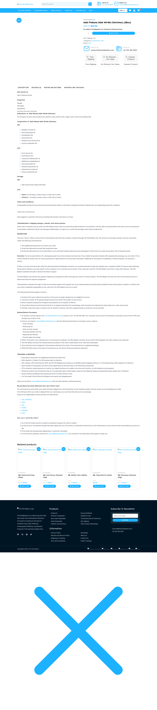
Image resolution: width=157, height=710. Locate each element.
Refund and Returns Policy (60, 535)
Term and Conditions (58, 541)
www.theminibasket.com (52, 316)
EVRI (23, 413)
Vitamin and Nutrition (58, 524)
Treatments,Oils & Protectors (91, 518)
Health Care (68, 10)
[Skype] (22, 534)
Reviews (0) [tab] (36, 87)
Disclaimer (84, 533)
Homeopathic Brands (40, 10)
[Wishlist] (130, 10)
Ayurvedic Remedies (24, 10)
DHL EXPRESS (27, 399)
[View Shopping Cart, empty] (138, 10)
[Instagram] (27, 534)
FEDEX (24, 408)
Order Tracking (86, 541)
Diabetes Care (86, 516)
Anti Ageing (85, 521)
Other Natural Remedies (89, 524)
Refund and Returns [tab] (52, 87)
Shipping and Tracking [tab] (74, 87)
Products (54, 513)
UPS (23, 405)
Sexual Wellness (86, 513)
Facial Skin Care (80, 10)
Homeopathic (95, 41)
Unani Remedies (56, 521)
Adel (94, 19)
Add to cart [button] (25, 486)
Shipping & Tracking (58, 538)
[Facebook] (18, 534)
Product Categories (58, 516)
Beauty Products (56, 10)
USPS (23, 402)
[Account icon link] (134, 10)
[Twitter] (31, 534)
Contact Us (84, 538)
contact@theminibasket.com (129, 5)
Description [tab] (23, 87)
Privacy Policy (56, 533)
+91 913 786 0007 (107, 5)
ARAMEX (25, 410)
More (90, 10)
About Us (84, 535)
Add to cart (114, 33)
